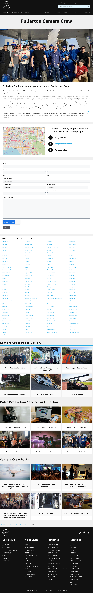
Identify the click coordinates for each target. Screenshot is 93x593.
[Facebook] (84, 532)
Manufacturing (54, 563)
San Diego (74, 574)
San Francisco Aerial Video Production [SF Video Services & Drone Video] (15, 487)
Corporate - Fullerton (15, 452)
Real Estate (53, 571)
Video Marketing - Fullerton (15, 427)
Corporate (29, 553)
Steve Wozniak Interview (15, 368)
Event (27, 558)
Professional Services (57, 569)
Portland (74, 569)
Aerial (27, 545)
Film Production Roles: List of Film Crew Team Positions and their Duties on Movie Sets (15, 515)
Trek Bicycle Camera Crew (76, 368)
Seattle (73, 582)
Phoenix (73, 566)
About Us (6, 545)
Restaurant (53, 577)
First (4, 175)
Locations (75, 13)
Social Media (30, 574)
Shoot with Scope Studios (76, 394)
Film (27, 561)
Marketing (25, 13)
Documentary (31, 555)
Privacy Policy (49, 590)
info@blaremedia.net (64, 144)
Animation (29, 547)
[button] (24, 141)
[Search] (88, 6)
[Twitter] (89, 532)
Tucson (73, 585)
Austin (73, 545)
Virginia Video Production (14, 394)
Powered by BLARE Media (60, 590)
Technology (53, 579)
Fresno (73, 553)
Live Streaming (31, 566)
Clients (58, 13)
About (5, 13)
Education (52, 555)
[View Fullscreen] (5, 129)
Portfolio (48, 13)
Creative (15, 13)
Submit (6, 227)
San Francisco (76, 577)
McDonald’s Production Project (77, 513)
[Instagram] (80, 532)
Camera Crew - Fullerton (77, 452)
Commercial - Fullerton (76, 427)
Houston (74, 555)
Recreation (52, 574)
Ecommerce (53, 553)
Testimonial (30, 577)
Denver (73, 550)
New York (74, 563)
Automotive (53, 547)
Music (27, 569)
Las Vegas (74, 558)
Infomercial (30, 563)
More (88, 111)
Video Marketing (9, 550)
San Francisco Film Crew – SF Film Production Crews (77, 486)
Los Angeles (75, 561)
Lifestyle (51, 561)
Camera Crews (19, 524)
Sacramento (75, 571)
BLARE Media (4, 524)
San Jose (74, 579)
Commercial (30, 550)
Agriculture (53, 545)
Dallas (73, 547)
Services (37, 13)
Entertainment (54, 558)
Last (48, 175)
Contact (87, 13)
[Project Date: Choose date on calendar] (89, 187)
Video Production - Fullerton (46, 452)
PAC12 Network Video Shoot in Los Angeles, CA (45, 369)
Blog (65, 13)
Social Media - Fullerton (46, 427)
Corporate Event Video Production (46, 486)
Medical (51, 566)
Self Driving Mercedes (46, 394)
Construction (54, 550)
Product (29, 571)
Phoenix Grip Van (46, 513)
